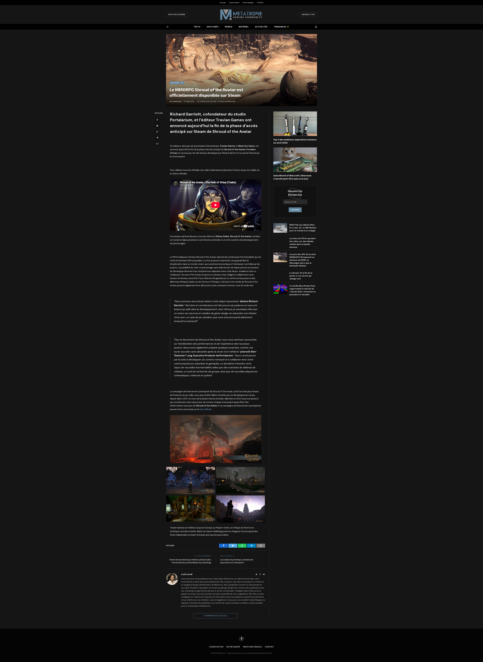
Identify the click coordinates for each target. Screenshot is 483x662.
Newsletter (308, 14)
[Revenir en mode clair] (167, 27)
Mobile (229, 27)
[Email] (157, 143)
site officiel (205, 409)
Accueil (223, 2)
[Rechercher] (316, 27)
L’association (234, 2)
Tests (197, 27)
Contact (260, 2)
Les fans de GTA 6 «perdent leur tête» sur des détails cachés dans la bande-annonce (302, 242)
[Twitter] (157, 125)
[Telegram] (157, 137)
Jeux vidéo (213, 27)
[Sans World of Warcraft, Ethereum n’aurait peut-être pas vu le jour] (295, 159)
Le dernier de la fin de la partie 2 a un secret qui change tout (300, 276)
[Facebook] (157, 119)
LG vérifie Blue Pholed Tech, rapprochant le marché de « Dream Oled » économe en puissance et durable (302, 290)
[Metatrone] (241, 14)
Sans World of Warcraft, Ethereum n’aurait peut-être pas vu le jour (292, 177)
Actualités (261, 27)
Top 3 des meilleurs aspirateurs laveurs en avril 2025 (294, 141)
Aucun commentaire (227, 101)
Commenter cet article (215, 616)
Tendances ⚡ (281, 27)
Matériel (244, 27)
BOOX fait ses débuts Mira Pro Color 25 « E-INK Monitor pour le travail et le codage (303, 228)
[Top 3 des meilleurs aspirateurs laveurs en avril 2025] (295, 123)
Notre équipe (248, 2)
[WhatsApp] (157, 131)
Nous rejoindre (176, 14)
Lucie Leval (177, 101)
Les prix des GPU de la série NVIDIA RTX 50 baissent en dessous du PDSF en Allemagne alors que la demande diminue (302, 260)
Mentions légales (252, 647)
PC (182, 83)
